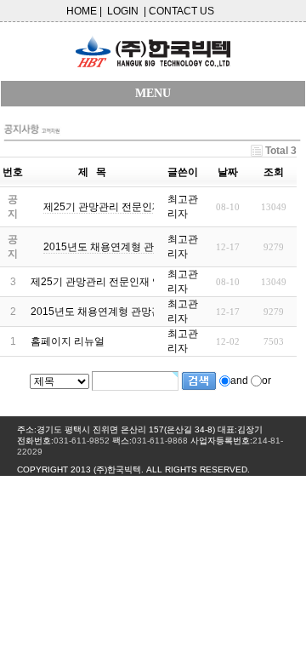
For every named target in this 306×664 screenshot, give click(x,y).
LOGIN (123, 11)
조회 (274, 172)
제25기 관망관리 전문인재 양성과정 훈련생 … (135, 282)
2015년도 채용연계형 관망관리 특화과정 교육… (139, 312)
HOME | (84, 11)
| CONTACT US (179, 11)
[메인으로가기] (153, 46)
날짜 (228, 172)
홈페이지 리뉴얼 (68, 341)
